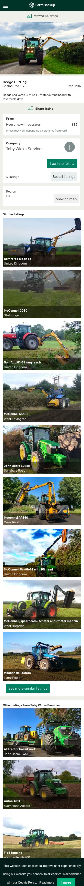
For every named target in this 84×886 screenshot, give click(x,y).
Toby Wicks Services (25, 148)
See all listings (64, 176)
